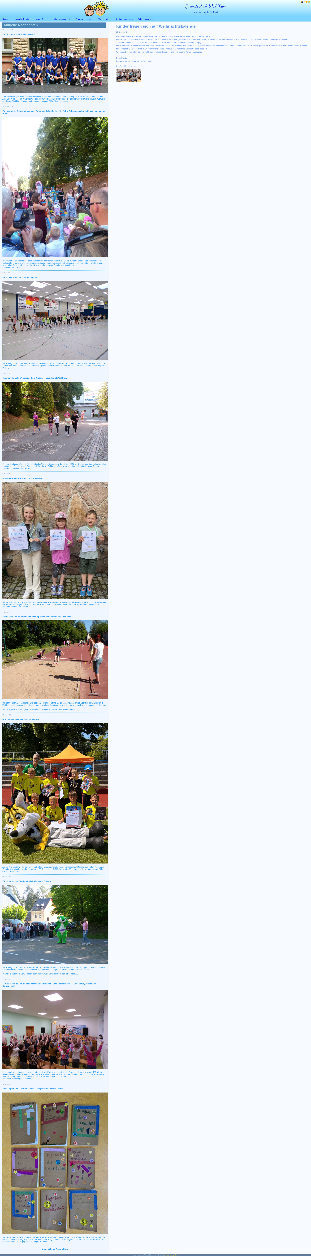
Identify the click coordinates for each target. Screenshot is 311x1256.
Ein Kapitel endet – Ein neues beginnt (19, 277)
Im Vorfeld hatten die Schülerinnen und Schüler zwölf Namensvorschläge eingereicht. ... (40, 974)
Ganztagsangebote (62, 19)
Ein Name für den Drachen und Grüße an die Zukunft (26, 881)
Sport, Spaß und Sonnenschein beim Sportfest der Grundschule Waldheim (36, 617)
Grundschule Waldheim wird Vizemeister (20, 719)
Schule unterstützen (146, 19)
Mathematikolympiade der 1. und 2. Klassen (22, 478)
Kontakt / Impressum (124, 19)
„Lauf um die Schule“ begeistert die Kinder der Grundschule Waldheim (34, 378)
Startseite (6, 19)
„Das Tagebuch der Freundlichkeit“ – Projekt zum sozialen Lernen (32, 1089)
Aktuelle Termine (22, 19)
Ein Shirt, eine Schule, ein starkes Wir (19, 34)
